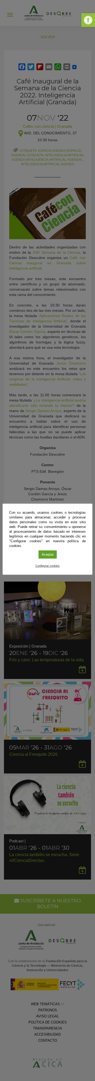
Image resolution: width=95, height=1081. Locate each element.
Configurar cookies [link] (47, 565)
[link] (88, 20)
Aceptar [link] (48, 554)
